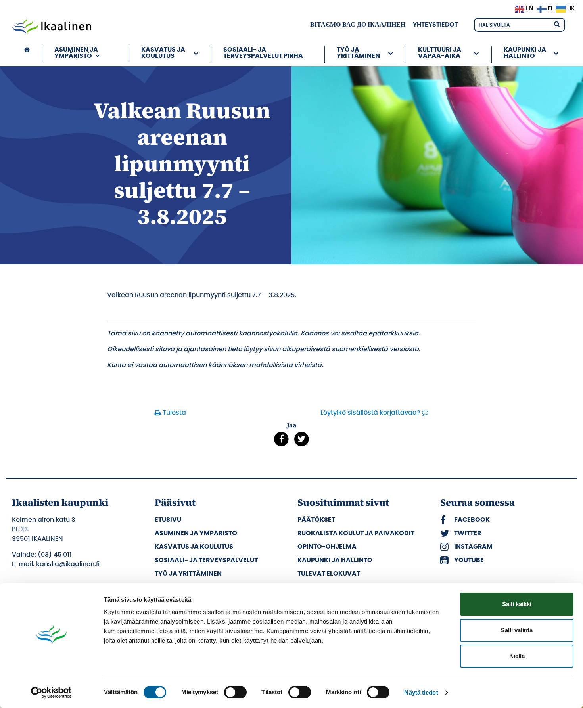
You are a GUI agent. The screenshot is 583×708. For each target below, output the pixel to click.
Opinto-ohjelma (327, 546)
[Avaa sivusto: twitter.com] (301, 439)
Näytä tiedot (421, 692)
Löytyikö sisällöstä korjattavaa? (370, 412)
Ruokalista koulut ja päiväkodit (355, 533)
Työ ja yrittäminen (188, 573)
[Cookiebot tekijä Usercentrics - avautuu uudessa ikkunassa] (51, 692)
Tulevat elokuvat (328, 573)
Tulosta (174, 412)
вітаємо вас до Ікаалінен (357, 24)
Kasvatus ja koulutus (194, 546)
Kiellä (517, 656)
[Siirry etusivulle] (51, 26)
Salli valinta (517, 630)
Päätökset (316, 520)
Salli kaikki (516, 604)
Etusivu (168, 520)
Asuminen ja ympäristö (196, 533)
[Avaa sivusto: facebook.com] (281, 439)
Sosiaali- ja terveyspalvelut (206, 560)
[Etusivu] (27, 54)
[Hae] (557, 23)
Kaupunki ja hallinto (334, 560)
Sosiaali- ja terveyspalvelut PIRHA (263, 52)
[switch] (235, 692)
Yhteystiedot (435, 24)
